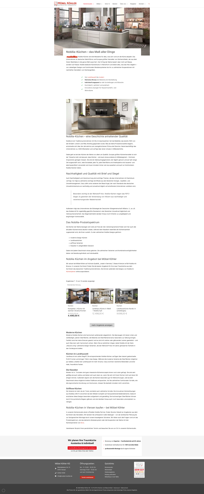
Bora (82, 423)
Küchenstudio (109, 467)
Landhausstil (92, 77)
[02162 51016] (60, 473)
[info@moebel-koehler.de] (63, 476)
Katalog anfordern (110, 474)
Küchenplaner (70, 271)
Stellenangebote (110, 472)
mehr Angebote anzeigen (102, 325)
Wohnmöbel (108, 469)
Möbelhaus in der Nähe (112, 477)
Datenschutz (124, 488)
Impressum (117, 488)
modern (101, 77)
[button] (93, 4)
